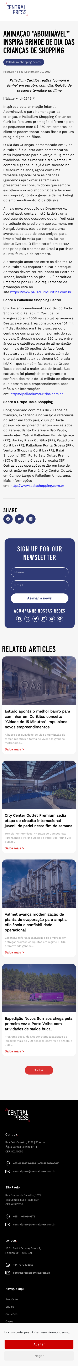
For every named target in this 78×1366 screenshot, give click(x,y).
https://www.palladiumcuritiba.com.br (40, 292)
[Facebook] (19, 619)
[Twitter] (35, 619)
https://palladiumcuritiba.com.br (36, 394)
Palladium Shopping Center (23, 62)
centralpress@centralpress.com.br (34, 1171)
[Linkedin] (44, 619)
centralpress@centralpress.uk (31, 1272)
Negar (39, 1356)
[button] (8, 519)
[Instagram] (27, 619)
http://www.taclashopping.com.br (37, 486)
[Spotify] (60, 619)
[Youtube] (52, 619)
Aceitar (39, 1344)
